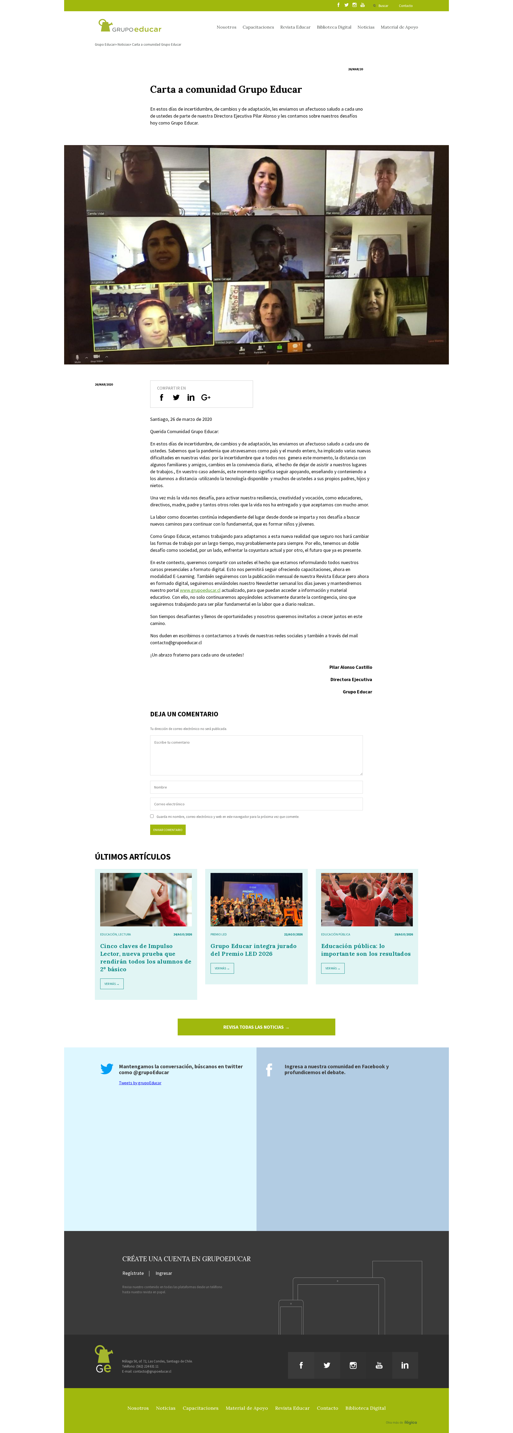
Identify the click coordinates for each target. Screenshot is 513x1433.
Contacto (406, 5)
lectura (124, 934)
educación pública (335, 934)
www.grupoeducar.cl (200, 590)
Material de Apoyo (399, 27)
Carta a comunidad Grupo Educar (156, 44)
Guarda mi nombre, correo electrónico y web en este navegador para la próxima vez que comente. (228, 816)
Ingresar (164, 1273)
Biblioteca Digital (334, 27)
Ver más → (111, 984)
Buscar (383, 5)
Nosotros (226, 27)
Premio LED (219, 934)
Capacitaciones (258, 27)
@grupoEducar (151, 1072)
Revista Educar (295, 27)
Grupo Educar (105, 44)
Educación (108, 934)
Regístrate (133, 1273)
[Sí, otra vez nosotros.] (402, 1415)
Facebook (373, 1066)
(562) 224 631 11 (147, 1366)
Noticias (366, 27)
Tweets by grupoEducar (140, 1082)
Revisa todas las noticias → (256, 1027)
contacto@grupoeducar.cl (152, 1371)
